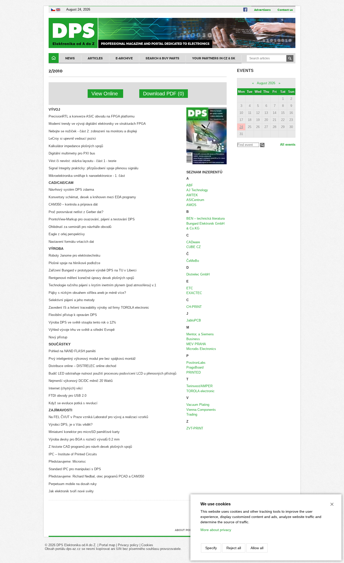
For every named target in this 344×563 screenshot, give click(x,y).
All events (287, 144)
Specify (211, 548)
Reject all (233, 548)
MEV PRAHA (196, 344)
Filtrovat (262, 145)
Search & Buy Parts (162, 58)
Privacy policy (128, 545)
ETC (189, 288)
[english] (58, 9)
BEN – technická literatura (205, 218)
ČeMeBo (192, 261)
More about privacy (215, 530)
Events (245, 70)
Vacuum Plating (197, 405)
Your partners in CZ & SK (213, 58)
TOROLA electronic (200, 391)
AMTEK (192, 195)
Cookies (147, 545)
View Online (105, 93)
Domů (54, 58)
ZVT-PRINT (194, 428)
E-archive (124, 58)
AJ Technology (197, 190)
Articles (95, 58)
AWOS (191, 205)
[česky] (53, 9)
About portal (186, 530)
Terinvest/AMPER (199, 386)
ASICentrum (195, 200)
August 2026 (266, 83)
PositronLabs (195, 363)
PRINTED (193, 372)
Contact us (285, 10)
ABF (189, 185)
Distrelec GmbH (198, 274)
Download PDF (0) (163, 93)
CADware (193, 242)
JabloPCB (193, 320)
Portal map (107, 545)
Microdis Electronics (201, 349)
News (70, 58)
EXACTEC (194, 293)
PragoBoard (194, 367)
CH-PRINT (194, 307)
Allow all (257, 548)
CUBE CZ (193, 247)
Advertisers (262, 10)
